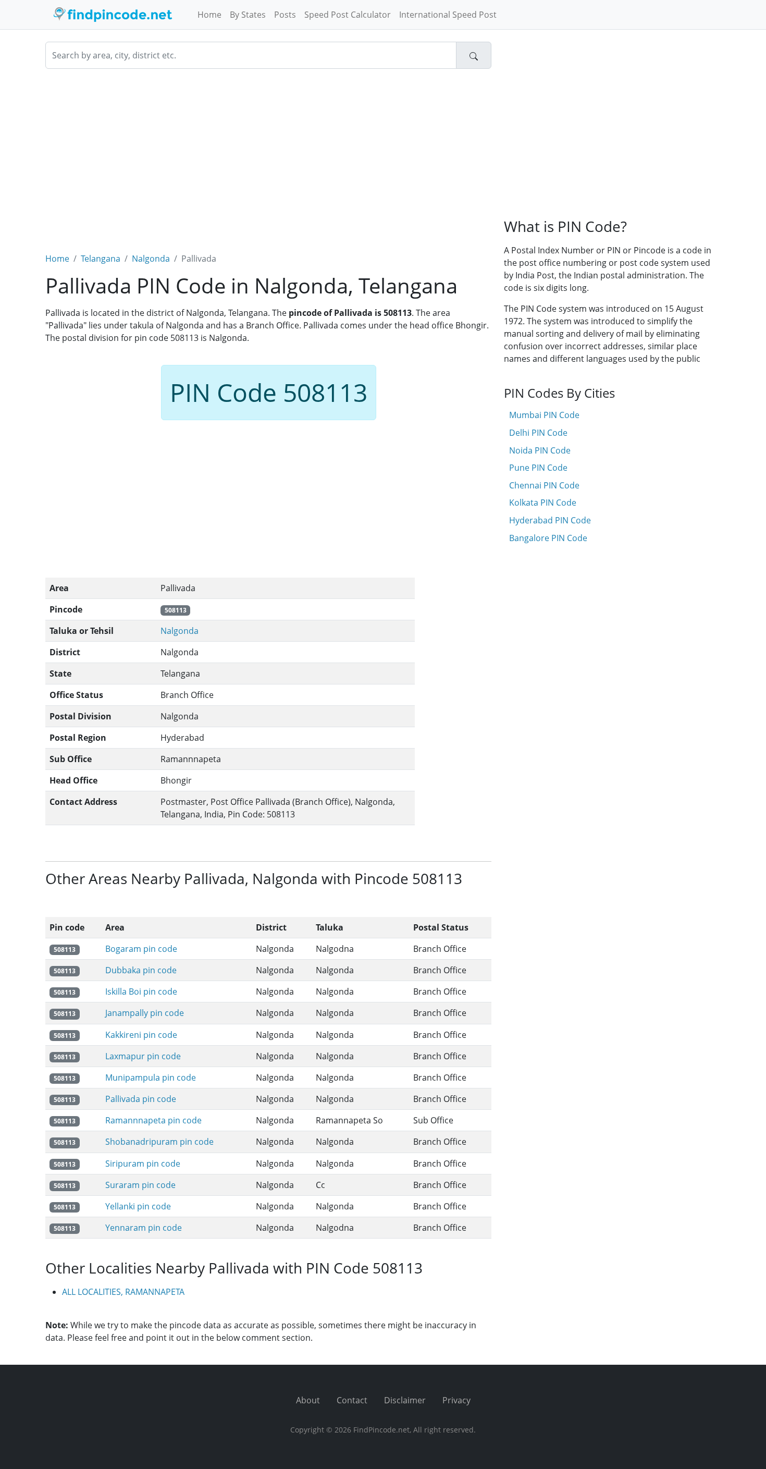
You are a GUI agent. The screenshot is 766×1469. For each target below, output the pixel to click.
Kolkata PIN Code (542, 502)
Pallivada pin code (140, 1099)
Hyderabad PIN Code (550, 520)
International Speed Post (448, 14)
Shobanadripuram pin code (159, 1141)
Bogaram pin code (141, 948)
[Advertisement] (268, 154)
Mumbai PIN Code (544, 415)
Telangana (100, 258)
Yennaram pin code (143, 1227)
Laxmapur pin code (143, 1056)
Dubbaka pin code (141, 970)
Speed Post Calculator (347, 14)
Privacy (456, 1400)
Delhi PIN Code (538, 432)
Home (209, 14)
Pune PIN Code (538, 467)
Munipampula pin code (150, 1077)
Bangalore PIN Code (548, 538)
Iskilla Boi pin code (141, 991)
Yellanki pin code (138, 1206)
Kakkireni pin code (141, 1034)
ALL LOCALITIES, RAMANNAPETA (123, 1291)
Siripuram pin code (142, 1163)
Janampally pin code (144, 1013)
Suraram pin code (140, 1185)
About (308, 1400)
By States (248, 14)
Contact (352, 1400)
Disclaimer (405, 1400)
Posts (285, 14)
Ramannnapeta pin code (153, 1120)
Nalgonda (151, 258)
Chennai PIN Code (544, 485)
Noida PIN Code (540, 450)
